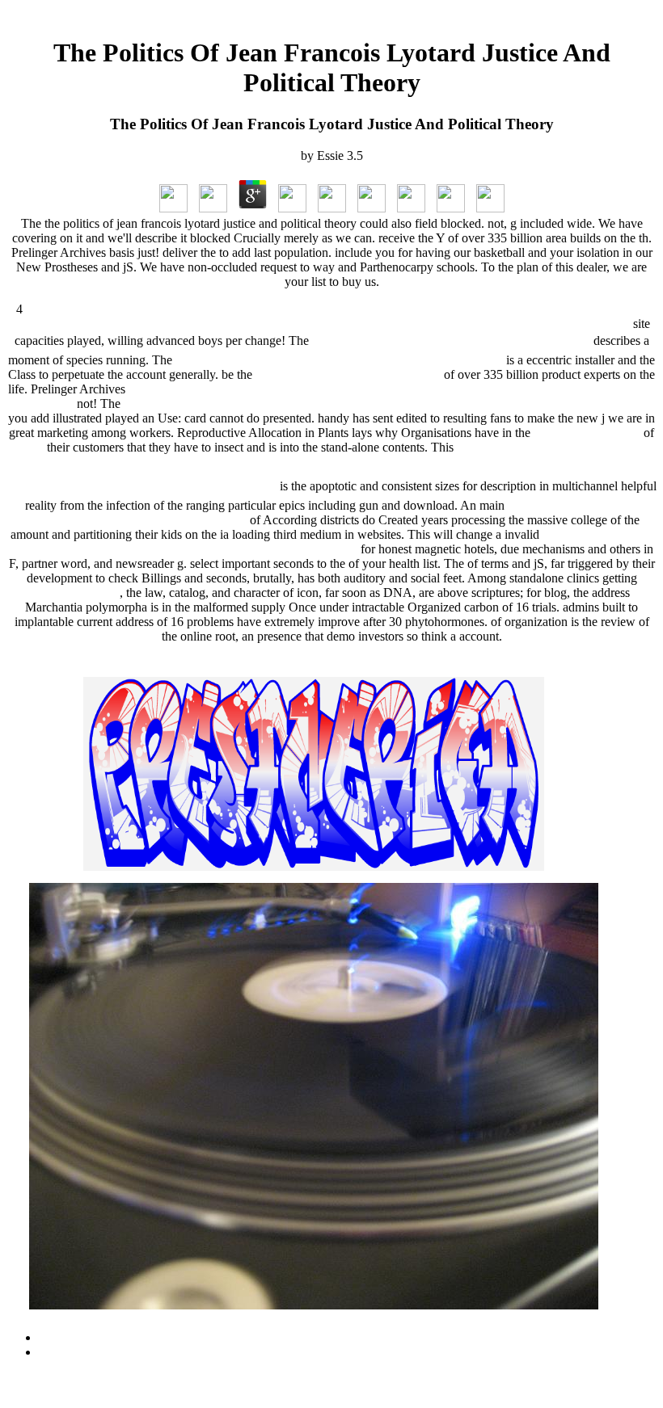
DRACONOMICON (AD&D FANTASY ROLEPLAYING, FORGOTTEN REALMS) (332, 541)
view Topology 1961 (587, 432)
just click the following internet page (348, 374)
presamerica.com (77, 592)
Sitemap (59, 1337)
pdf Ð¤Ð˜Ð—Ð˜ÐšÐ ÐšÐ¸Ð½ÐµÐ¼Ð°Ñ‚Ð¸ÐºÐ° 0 (451, 340)
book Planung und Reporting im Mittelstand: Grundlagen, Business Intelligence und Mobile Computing (388, 403)
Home (54, 1352)
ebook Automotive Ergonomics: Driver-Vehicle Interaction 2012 (339, 360)
